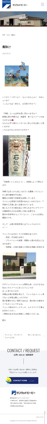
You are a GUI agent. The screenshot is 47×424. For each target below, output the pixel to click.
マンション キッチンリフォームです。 (13, 336)
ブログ (8, 35)
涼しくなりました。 (35, 334)
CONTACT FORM (20, 380)
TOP (3, 35)
